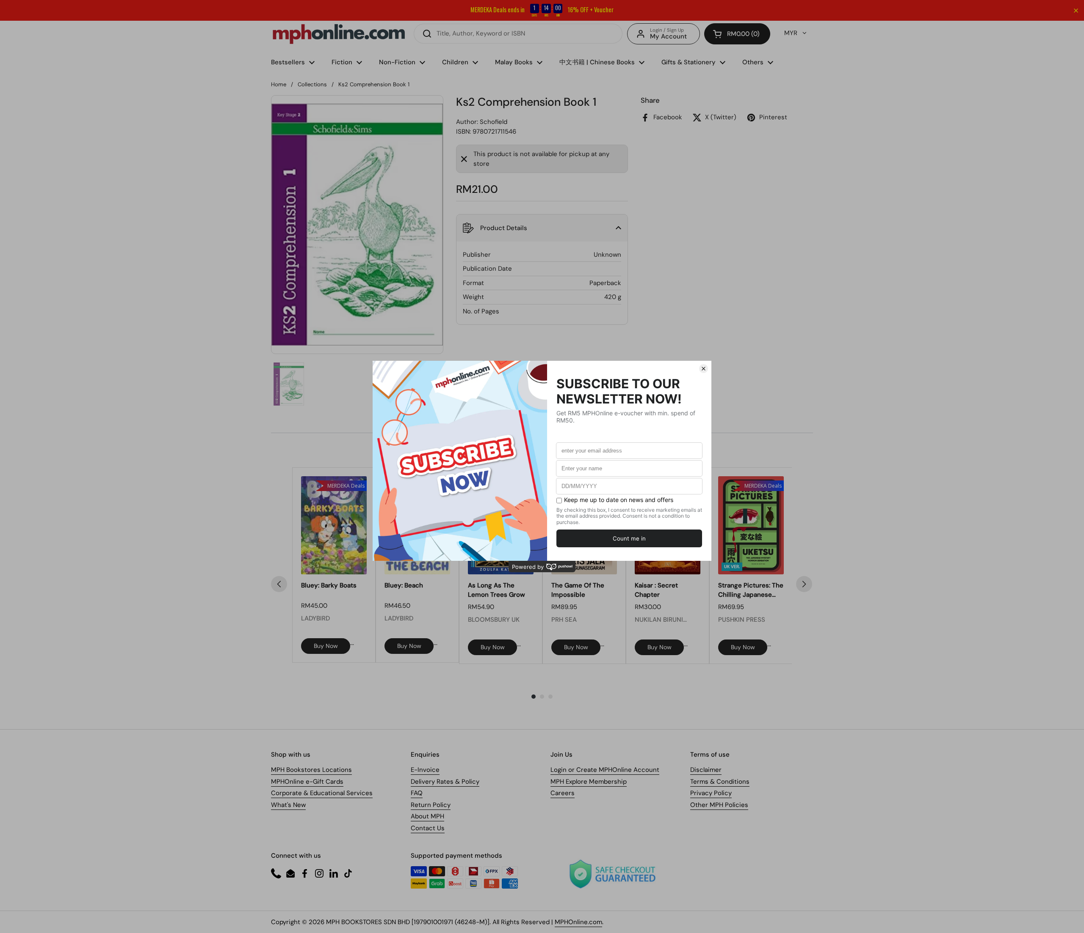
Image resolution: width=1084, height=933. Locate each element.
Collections (312, 84)
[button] (737, 33)
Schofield (493, 122)
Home (278, 84)
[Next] (804, 584)
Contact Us (428, 828)
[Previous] (279, 584)
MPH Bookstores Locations (311, 770)
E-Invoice (425, 770)
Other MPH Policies (719, 805)
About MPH (427, 816)
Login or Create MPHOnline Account (604, 770)
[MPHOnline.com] (338, 34)
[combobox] (518, 34)
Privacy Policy (711, 793)
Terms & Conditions (719, 781)
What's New (288, 805)
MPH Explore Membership (588, 781)
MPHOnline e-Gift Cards (307, 781)
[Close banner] (1076, 10)
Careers (562, 793)
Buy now (326, 646)
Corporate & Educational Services (322, 793)
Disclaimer (706, 770)
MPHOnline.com (578, 922)
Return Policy (431, 805)
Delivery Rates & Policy (445, 781)
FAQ (417, 793)
